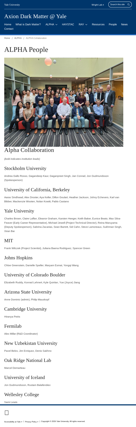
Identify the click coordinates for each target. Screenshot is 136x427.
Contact (8, 28)
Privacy (32, 422)
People (113, 24)
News (124, 24)
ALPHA (50, 24)
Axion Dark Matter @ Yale (35, 16)
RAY (81, 24)
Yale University (12, 4)
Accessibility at (13, 422)
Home (7, 24)
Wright (98, 5)
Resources (98, 24)
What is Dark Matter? (28, 24)
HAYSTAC (68, 24)
